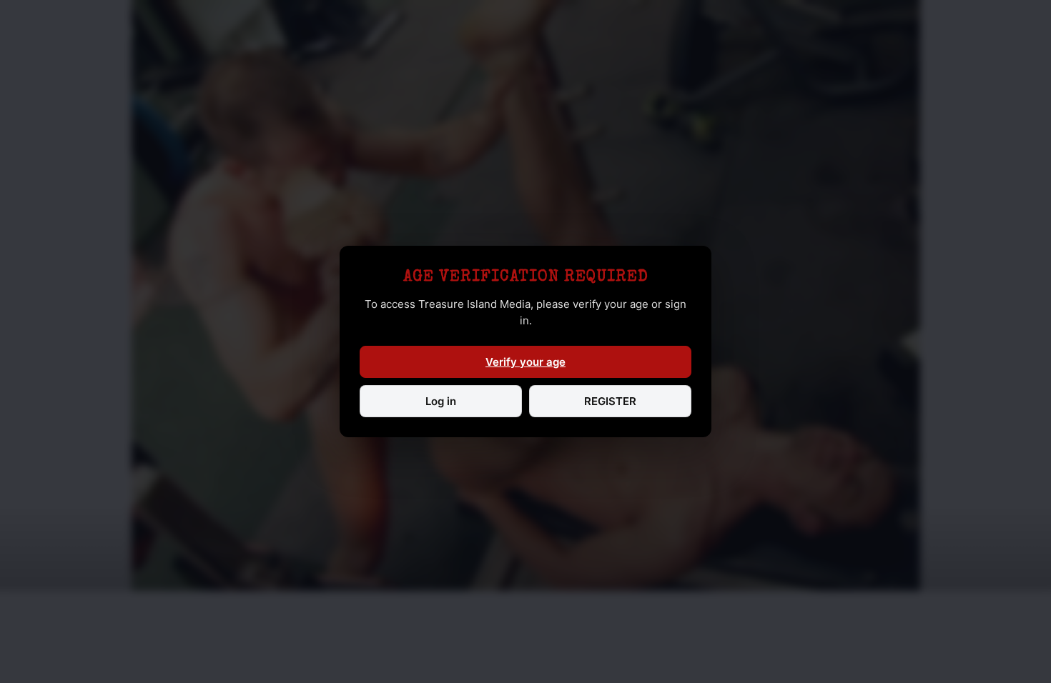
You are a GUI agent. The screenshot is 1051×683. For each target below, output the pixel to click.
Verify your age (525, 362)
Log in (440, 401)
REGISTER (610, 401)
